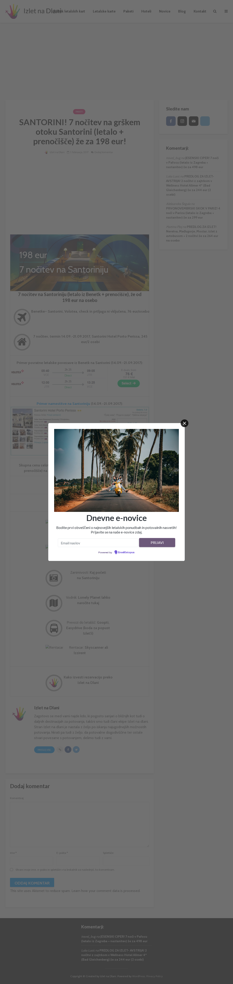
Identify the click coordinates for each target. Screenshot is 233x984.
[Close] (184, 423)
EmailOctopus (126, 552)
